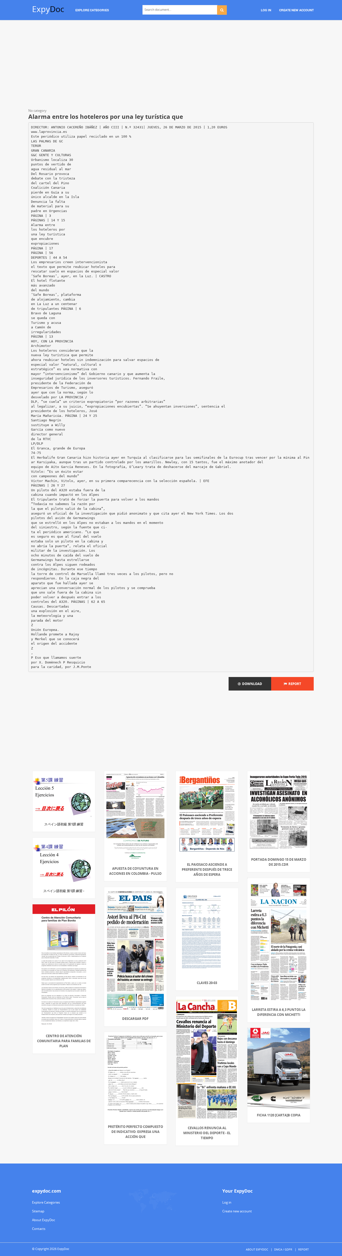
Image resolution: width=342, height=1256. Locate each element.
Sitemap (38, 1211)
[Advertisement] (171, 65)
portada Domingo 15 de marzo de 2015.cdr (278, 862)
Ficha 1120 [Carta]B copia (278, 1115)
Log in (226, 1202)
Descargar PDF (135, 1018)
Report (294, 684)
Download (251, 684)
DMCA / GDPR (283, 1249)
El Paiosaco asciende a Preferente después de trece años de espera (207, 869)
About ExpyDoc (43, 1220)
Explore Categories (46, 1202)
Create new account (237, 1211)
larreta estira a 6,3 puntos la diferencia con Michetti (278, 1012)
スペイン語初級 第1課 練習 (63, 824)
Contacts (38, 1228)
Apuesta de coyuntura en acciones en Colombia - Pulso (135, 871)
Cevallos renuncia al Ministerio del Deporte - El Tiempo (207, 1133)
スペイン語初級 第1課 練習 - (63, 891)
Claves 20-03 (207, 983)
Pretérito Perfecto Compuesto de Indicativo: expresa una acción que (135, 1131)
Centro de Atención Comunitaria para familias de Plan (64, 1041)
